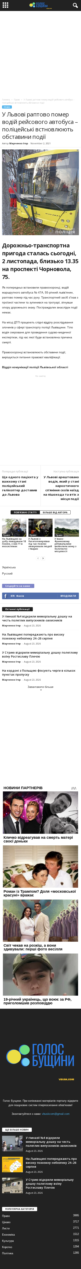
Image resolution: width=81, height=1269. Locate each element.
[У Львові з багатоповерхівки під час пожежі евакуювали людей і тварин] (40, 528)
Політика (7, 1253)
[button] (74, 5)
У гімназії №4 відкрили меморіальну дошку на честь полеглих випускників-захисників (37, 618)
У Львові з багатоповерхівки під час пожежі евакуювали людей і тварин (40, 543)
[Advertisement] (40, 53)
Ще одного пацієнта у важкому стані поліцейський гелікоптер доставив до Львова (20, 485)
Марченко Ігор (18, 143)
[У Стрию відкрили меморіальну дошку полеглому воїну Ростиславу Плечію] (12, 1185)
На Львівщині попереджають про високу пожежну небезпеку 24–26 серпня (33, 636)
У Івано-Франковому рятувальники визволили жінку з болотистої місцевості (65, 545)
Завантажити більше (40, 686)
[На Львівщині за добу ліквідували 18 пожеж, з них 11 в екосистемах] (14, 528)
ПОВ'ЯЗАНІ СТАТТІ (25, 512)
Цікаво (6, 1222)
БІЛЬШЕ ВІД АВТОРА (55, 512)
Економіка (8, 1234)
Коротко (7, 1247)
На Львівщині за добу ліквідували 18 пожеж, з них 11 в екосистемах (14, 542)
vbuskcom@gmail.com (56, 1113)
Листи (6, 1228)
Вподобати (68, 595)
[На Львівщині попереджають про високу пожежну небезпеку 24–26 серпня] (12, 1164)
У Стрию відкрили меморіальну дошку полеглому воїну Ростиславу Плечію (40, 654)
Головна (6, 99)
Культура (8, 1240)
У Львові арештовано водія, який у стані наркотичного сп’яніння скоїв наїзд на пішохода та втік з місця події (61, 488)
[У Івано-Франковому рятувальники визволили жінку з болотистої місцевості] (67, 528)
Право (7, 107)
